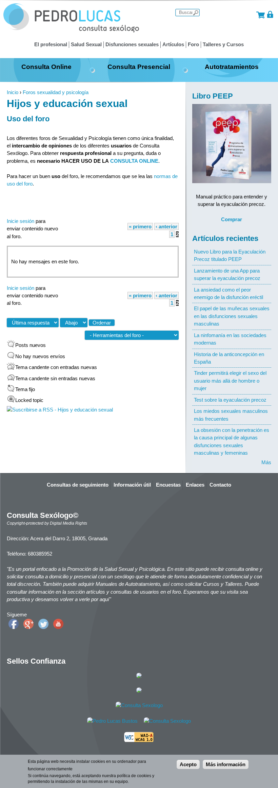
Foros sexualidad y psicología (55, 92)
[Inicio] (71, 31)
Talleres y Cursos (223, 44)
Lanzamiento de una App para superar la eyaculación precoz (227, 274)
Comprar (231, 219)
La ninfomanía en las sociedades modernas (230, 339)
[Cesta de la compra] (260, 14)
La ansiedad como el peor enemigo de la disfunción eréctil (228, 293)
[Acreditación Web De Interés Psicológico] (139, 691)
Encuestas (168, 485)
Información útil (132, 485)
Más (266, 462)
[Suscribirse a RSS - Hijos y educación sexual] (60, 410)
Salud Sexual (86, 44)
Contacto (220, 485)
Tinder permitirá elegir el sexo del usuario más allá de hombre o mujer (230, 380)
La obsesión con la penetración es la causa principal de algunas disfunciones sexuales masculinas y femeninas (231, 441)
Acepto (188, 764)
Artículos (173, 44)
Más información (225, 764)
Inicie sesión (20, 221)
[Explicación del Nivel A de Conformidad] (139, 740)
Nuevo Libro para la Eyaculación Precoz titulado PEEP (229, 255)
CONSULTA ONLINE (134, 161)
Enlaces (195, 485)
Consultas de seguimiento (77, 485)
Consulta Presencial (138, 66)
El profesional (50, 44)
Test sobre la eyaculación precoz (230, 400)
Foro (193, 44)
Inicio (12, 92)
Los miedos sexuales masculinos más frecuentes (231, 414)
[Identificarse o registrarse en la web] (270, 14)
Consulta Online (46, 66)
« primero (140, 226)
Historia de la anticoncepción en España (229, 358)
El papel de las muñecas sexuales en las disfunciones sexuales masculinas (232, 316)
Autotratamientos (232, 66)
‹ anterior (166, 226)
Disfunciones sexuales (132, 44)
